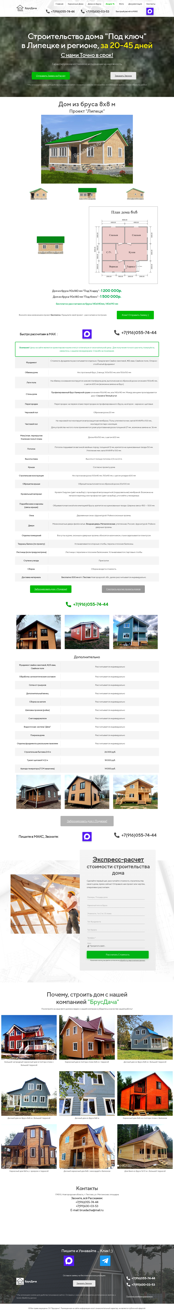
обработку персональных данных (132, 960)
